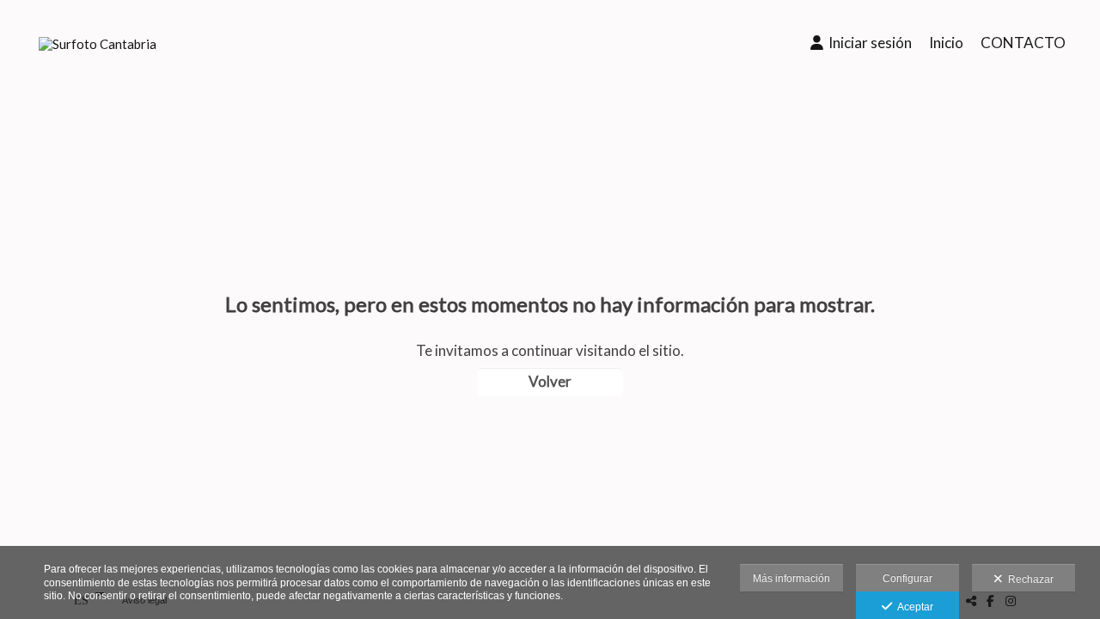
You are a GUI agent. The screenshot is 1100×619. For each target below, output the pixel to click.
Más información (791, 579)
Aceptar (912, 607)
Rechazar (1028, 579)
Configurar (907, 579)
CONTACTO (1023, 43)
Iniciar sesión (867, 43)
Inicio (946, 43)
